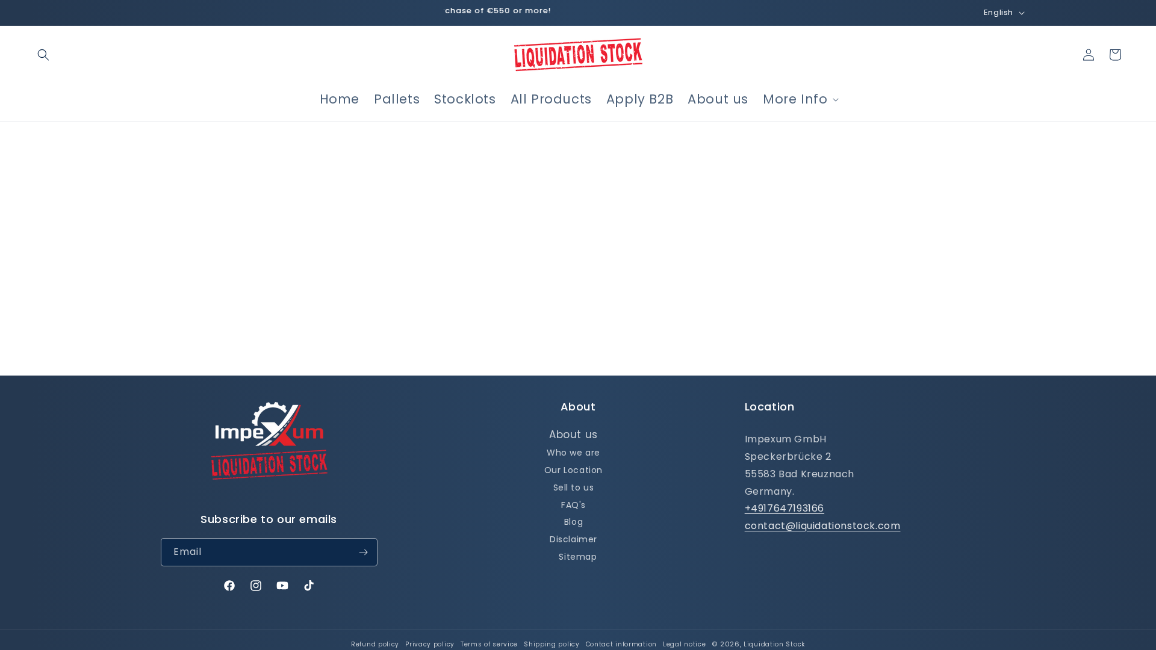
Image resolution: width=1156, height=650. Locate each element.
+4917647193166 (784, 508)
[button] (43, 55)
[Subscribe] (363, 552)
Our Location (573, 470)
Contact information (621, 644)
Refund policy (375, 644)
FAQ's (573, 505)
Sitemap (578, 557)
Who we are (573, 453)
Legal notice (684, 644)
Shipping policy (552, 644)
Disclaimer (573, 539)
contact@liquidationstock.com (823, 526)
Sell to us (573, 487)
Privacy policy (430, 644)
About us (573, 434)
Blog (573, 522)
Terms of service (489, 644)
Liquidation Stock (774, 644)
